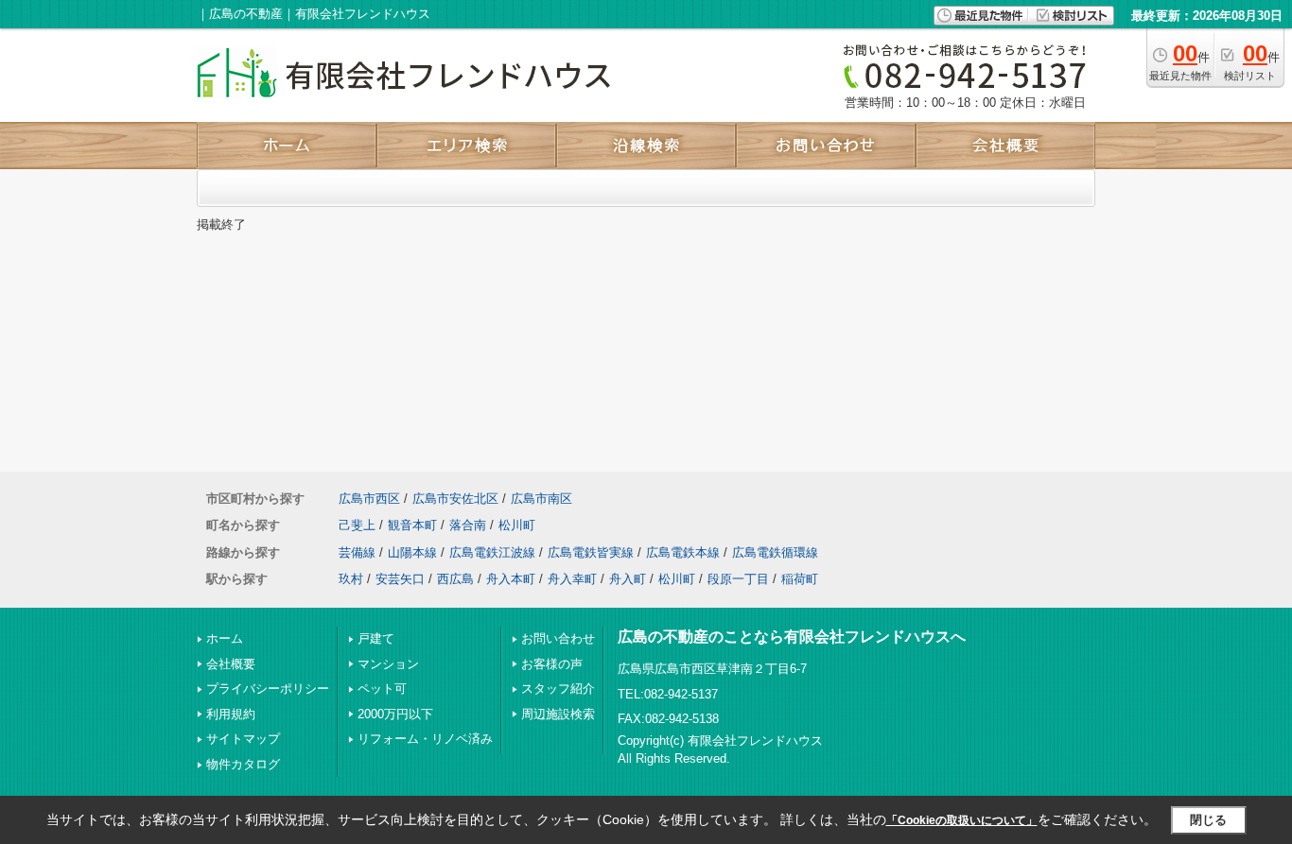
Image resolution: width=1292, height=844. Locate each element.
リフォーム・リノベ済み (425, 739)
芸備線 (357, 552)
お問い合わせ (558, 638)
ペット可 (382, 688)
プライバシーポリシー (267, 688)
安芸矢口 (400, 579)
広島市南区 (541, 498)
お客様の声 (552, 664)
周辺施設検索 (558, 714)
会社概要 (230, 664)
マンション (388, 664)
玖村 (351, 579)
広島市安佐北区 (455, 498)
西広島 (455, 579)
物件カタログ (243, 764)
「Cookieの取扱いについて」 (962, 820)
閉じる (1208, 820)
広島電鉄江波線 (492, 552)
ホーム (224, 638)
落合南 (467, 525)
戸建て (376, 638)
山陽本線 (412, 552)
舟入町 (627, 579)
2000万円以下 (395, 714)
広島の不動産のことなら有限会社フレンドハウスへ (792, 637)
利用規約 (230, 714)
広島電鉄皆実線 (591, 552)
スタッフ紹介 (558, 688)
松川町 (516, 525)
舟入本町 (510, 579)
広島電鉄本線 (683, 552)
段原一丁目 (738, 579)
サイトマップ (243, 739)
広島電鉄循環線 (775, 552)
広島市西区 (369, 498)
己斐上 (357, 525)
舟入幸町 (572, 579)
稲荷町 (799, 579)
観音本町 (412, 525)
